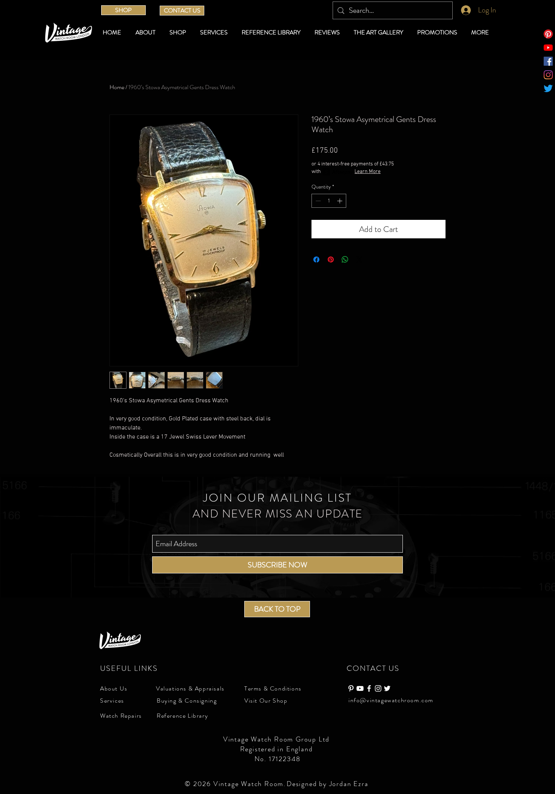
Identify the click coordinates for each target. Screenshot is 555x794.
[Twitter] (548, 88)
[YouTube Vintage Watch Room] (360, 688)
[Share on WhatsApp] (345, 259)
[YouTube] (548, 47)
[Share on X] (359, 259)
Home (116, 87)
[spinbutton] (329, 200)
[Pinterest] (548, 34)
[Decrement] (317, 200)
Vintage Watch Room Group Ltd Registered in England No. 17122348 (277, 749)
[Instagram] (548, 74)
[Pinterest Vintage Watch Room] (351, 688)
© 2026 (199, 784)
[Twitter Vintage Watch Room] (387, 688)
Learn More (368, 171)
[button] (179, 32)
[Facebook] (548, 61)
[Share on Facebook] (316, 259)
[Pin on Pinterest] (330, 259)
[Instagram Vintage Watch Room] (378, 688)
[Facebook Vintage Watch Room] (369, 688)
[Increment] (340, 200)
